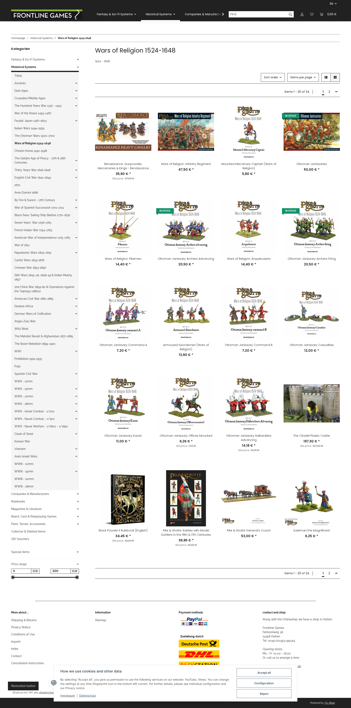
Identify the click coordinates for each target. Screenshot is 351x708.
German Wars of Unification (32, 313)
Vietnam (20, 448)
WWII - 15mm (23, 388)
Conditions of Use (23, 634)
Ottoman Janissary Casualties (311, 345)
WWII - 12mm (23, 381)
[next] (336, 91)
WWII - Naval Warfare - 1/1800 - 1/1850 (41, 426)
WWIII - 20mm (24, 479)
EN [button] (331, 4)
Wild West (21, 328)
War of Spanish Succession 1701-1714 (39, 207)
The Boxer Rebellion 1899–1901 (34, 343)
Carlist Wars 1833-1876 (29, 260)
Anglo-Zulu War (25, 321)
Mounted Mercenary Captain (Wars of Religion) (248, 166)
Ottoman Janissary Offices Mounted (186, 436)
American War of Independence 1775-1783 (42, 237)
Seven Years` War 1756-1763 (32, 222)
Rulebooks (18, 501)
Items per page (301, 77)
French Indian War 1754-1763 (33, 230)
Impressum (67, 695)
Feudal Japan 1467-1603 (30, 120)
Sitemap (100, 620)
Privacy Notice (20, 627)
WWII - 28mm (23, 403)
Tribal (18, 75)
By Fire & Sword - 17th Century (34, 200)
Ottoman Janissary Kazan (123, 436)
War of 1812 (22, 245)
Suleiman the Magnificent (311, 530)
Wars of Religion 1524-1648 (32, 143)
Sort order (271, 77)
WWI (17, 351)
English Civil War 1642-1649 (32, 177)
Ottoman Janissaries (311, 164)
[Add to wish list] (144, 110)
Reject (264, 693)
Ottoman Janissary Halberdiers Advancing (248, 438)
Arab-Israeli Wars (25, 456)
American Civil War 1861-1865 (33, 298)
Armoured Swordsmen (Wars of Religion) (186, 347)
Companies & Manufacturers (30, 494)
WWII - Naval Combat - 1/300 (34, 418)
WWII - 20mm (23, 396)
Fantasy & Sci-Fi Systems (28, 59)
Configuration (264, 683)
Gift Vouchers (20, 539)
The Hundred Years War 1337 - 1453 (37, 105)
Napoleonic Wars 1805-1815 (32, 252)
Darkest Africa (23, 306)
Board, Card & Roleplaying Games (33, 516)
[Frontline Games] (46, 14)
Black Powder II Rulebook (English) (123, 530)
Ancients (20, 83)
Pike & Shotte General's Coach (249, 530)
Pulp (17, 366)
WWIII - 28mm (24, 486)
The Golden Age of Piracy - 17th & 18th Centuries (40, 160)
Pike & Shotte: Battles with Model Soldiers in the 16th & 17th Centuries (186, 532)
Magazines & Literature (26, 509)
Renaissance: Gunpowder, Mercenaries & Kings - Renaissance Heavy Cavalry (123, 166)
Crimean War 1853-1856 (30, 267)
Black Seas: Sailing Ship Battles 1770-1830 (42, 215)
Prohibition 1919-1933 (28, 358)
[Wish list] (312, 14)
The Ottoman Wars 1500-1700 (34, 135)
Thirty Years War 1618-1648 (32, 170)
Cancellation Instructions (27, 663)
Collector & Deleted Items (28, 531)
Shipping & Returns (24, 620)
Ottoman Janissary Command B (249, 345)
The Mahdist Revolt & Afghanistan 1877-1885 (43, 336)
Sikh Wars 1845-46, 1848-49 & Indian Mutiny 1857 (43, 277)
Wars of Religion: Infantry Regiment (186, 164)
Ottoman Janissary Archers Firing (312, 259)
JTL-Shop (329, 703)
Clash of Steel (23, 433)
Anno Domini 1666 (26, 192)
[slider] (13, 578)
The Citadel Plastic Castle (311, 436)
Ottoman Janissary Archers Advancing (186, 259)
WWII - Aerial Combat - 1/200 (34, 411)
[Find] (290, 14)
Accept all (264, 672)
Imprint (16, 641)
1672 (17, 185)
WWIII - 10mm (24, 464)
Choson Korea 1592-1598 (30, 150)
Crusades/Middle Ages (29, 98)
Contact (16, 656)
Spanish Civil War (26, 373)
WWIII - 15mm (23, 471)
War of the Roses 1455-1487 (32, 113)
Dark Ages (21, 90)
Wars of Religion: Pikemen (123, 259)
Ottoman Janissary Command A (123, 345)
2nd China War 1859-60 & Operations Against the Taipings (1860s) (44, 289)
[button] (302, 14)
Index (14, 648)
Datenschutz (87, 695)
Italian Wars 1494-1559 (29, 128)
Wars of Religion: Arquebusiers (249, 259)
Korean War (22, 441)
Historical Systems (23, 67)
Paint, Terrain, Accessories (28, 524)
